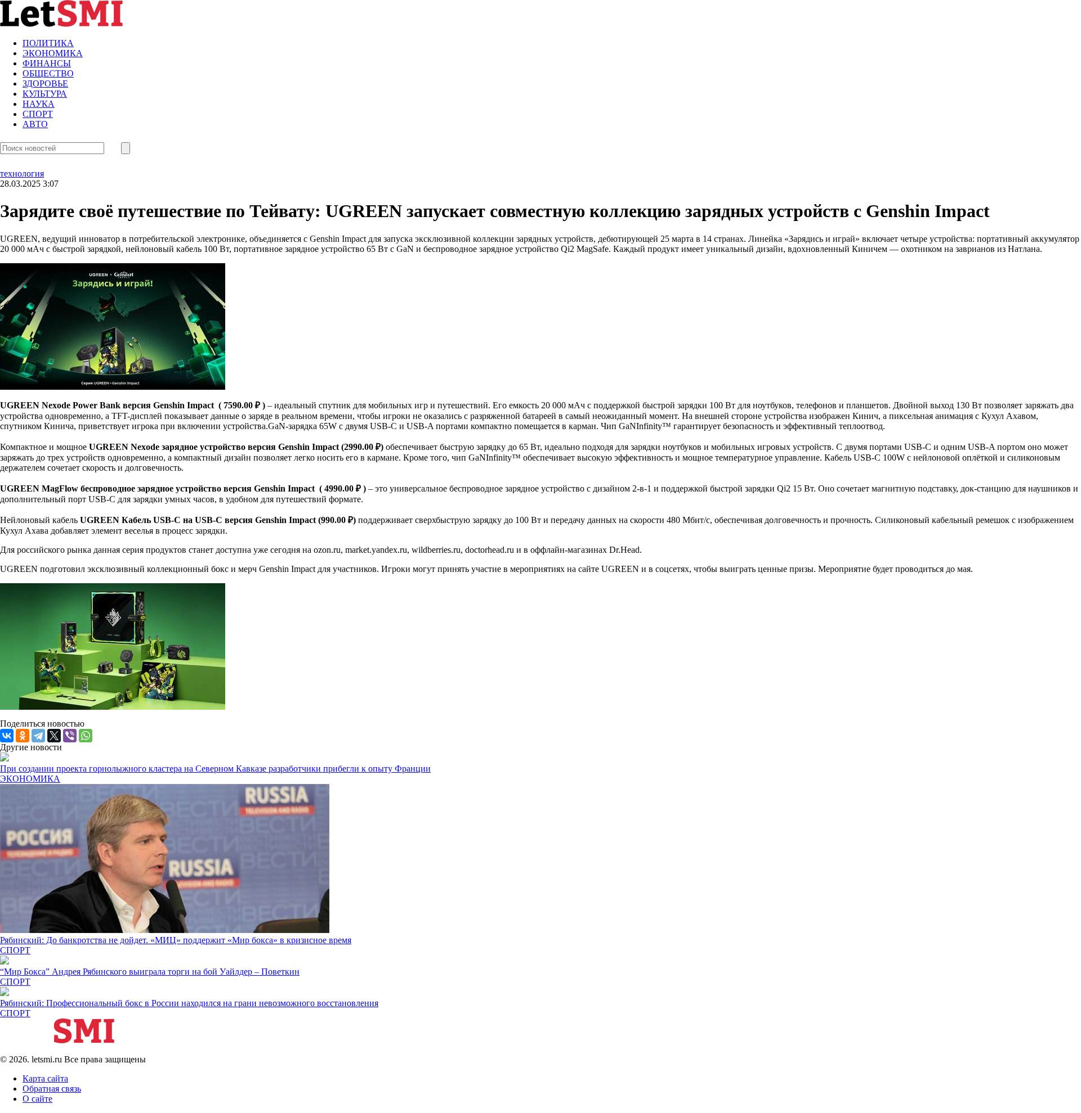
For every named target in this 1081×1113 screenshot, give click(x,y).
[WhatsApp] (85, 735)
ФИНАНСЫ (47, 63)
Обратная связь (52, 1088)
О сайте (37, 1098)
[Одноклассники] (22, 735)
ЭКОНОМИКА (53, 53)
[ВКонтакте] (7, 735)
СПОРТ (38, 114)
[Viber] (70, 735)
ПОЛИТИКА (48, 43)
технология (22, 173)
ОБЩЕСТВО (48, 73)
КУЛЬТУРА (45, 93)
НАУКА (39, 104)
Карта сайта (45, 1078)
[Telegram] (38, 735)
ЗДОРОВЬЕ (45, 83)
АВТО (35, 124)
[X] (54, 735)
